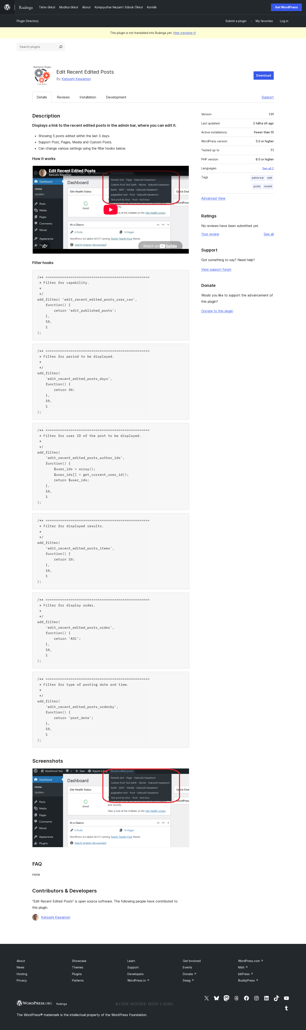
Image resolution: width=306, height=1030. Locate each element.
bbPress (245, 974)
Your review (210, 234)
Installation (88, 97)
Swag (188, 980)
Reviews (63, 97)
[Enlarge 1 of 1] (184, 774)
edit (269, 177)
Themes (77, 967)
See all (269, 234)
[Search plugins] (61, 47)
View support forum (216, 269)
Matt (243, 967)
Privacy (22, 980)
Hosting (22, 974)
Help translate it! (184, 33)
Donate (190, 974)
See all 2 (268, 168)
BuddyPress (248, 980)
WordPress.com (250, 961)
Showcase (79, 961)
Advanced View (213, 198)
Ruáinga (61, 1003)
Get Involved (192, 961)
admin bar (258, 177)
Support (268, 97)
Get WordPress (286, 7)
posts (257, 186)
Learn (131, 961)
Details (42, 97)
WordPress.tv (138, 980)
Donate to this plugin (217, 311)
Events (187, 967)
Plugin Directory (28, 21)
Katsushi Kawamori (76, 79)
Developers (135, 974)
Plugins (77, 974)
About (21, 961)
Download (263, 75)
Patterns (78, 980)
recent (268, 186)
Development (116, 97)
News (20, 967)
